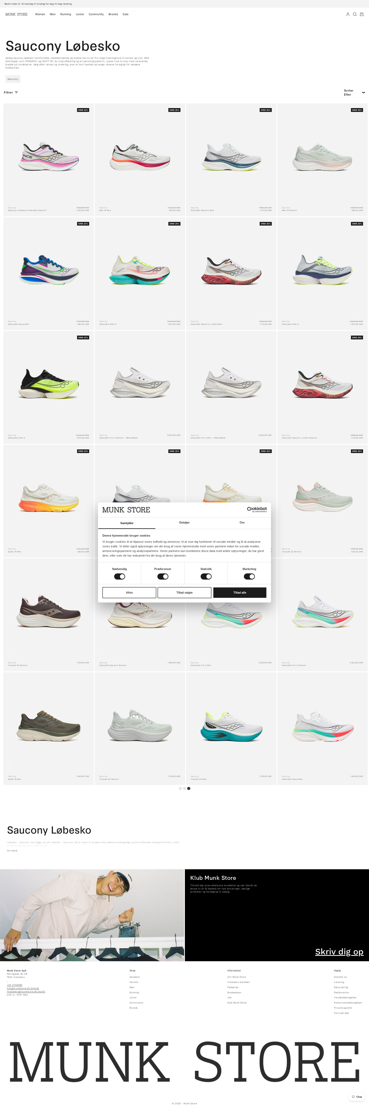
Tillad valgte (184, 592)
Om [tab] (242, 522)
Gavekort (135, 977)
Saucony (12, 79)
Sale (125, 14)
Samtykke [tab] (127, 523)
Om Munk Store (236, 977)
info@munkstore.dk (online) (23, 988)
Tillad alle (240, 592)
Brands (113, 14)
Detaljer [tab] (184, 522)
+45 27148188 (14, 985)
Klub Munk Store (237, 1002)
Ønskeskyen (234, 992)
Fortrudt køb (341, 1013)
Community (96, 14)
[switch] (162, 576)
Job (229, 997)
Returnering (341, 987)
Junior (80, 14)
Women (40, 14)
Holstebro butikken (238, 982)
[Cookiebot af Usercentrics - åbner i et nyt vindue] (250, 510)
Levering (339, 982)
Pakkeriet (232, 987)
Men (53, 14)
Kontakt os (340, 977)
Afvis (129, 592)
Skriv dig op (339, 951)
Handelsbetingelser (345, 997)
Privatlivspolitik (343, 1008)
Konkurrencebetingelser (348, 1002)
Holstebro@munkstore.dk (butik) (26, 991)
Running (65, 14)
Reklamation (341, 992)
